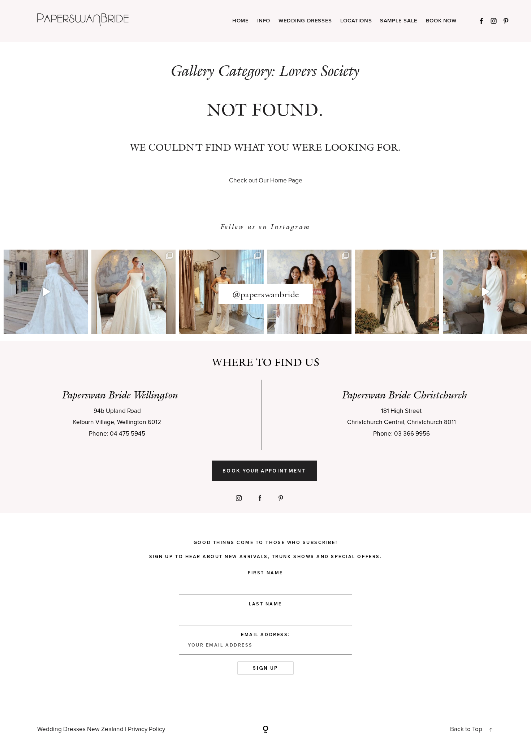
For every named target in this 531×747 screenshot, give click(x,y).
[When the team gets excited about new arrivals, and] (133, 292)
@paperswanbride (265, 294)
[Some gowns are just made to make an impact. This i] (485, 292)
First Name (265, 573)
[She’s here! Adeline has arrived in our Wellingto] (397, 292)
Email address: (265, 634)
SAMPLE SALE (399, 20)
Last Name (265, 604)
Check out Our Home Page (265, 180)
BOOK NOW (441, 20)
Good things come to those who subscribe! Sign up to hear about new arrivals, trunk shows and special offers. (265, 549)
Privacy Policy (146, 729)
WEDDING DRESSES (305, 20)
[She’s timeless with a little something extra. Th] (46, 292)
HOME (240, 20)
